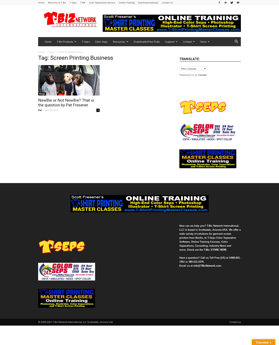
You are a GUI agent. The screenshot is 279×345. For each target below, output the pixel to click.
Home (41, 2)
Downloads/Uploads (148, 2)
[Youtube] (238, 2)
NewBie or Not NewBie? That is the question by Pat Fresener (66, 102)
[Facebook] (219, 2)
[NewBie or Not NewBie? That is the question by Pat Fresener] (69, 80)
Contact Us (167, 2)
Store (203, 41)
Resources (119, 41)
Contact (187, 41)
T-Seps (73, 2)
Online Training (127, 2)
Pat (40, 110)
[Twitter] (232, 2)
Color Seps (101, 41)
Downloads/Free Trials (147, 41)
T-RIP (82, 2)
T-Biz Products (65, 41)
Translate (202, 75)
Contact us (235, 322)
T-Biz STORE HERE (215, 249)
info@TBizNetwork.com (207, 265)
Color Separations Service (102, 2)
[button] (236, 42)
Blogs (42, 93)
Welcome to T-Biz (57, 2)
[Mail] (225, 2)
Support (169, 41)
